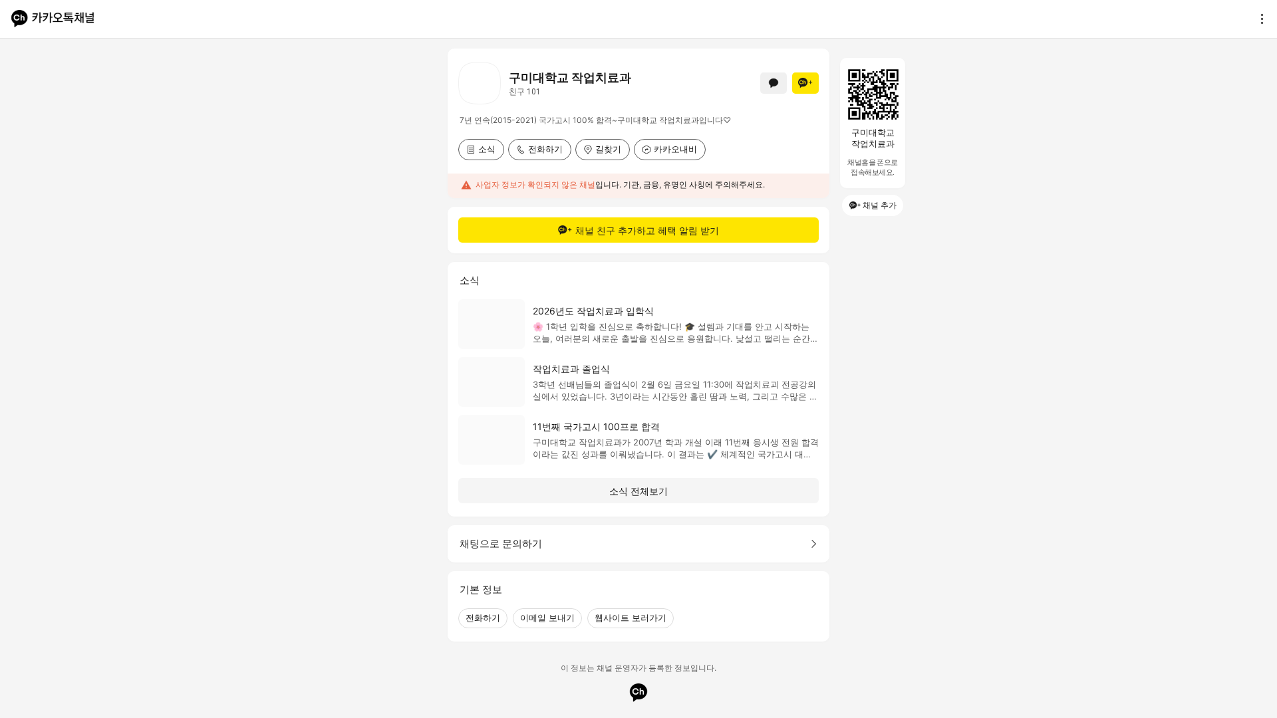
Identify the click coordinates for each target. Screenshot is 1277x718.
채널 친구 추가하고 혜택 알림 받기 (647, 230)
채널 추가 (880, 205)
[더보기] (1258, 19)
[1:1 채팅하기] (773, 83)
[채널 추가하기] (805, 83)
